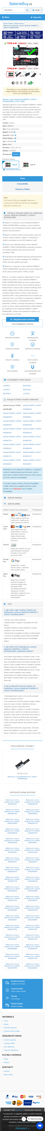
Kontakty (7, 1071)
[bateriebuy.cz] (22, 5)
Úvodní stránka (8, 23)
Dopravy (6, 1062)
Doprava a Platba (22, 189)
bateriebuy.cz (19, 1110)
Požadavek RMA (9, 1043)
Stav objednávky (9, 1047)
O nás (6, 1021)
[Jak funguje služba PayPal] (32, 1103)
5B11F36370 (27, 386)
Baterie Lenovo (19, 23)
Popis (22, 178)
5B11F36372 (27, 389)
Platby (6, 1059)
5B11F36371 (7, 393)
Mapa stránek (8, 1074)
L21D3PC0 (6, 389)
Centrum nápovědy (10, 1040)
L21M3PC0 (6, 386)
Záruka (6, 1024)
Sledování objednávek (11, 1050)
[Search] (27, 10)
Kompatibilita (22, 184)
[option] (22, 55)
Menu (7, 17)
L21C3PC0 (26, 393)
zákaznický (17, 489)
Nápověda (37, 17)
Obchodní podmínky (10, 1028)
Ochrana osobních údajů (11, 1031)
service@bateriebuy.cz (13, 169)
